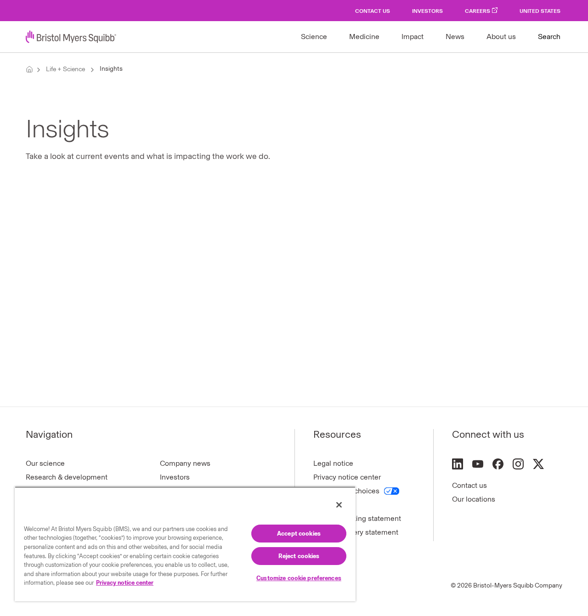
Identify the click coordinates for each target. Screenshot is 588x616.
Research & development (66, 477)
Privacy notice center (347, 477)
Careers (477, 11)
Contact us (469, 485)
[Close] (339, 505)
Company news (185, 463)
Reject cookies (299, 556)
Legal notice (333, 463)
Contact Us (372, 11)
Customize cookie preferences (298, 578)
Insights (111, 69)
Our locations (473, 499)
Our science (45, 463)
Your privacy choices (346, 490)
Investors (427, 11)
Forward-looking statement (357, 518)
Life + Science (65, 69)
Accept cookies (299, 533)
